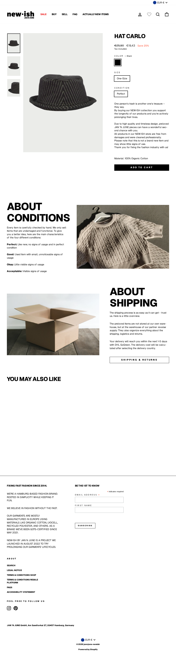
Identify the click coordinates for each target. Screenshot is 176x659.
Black (117, 62)
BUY (54, 14)
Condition (122, 88)
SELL (65, 14)
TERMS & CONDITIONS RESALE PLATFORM (22, 581)
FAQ (75, 14)
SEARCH (11, 565)
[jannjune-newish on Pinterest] (16, 608)
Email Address (87, 495)
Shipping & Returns (139, 359)
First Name (83, 505)
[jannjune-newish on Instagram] (9, 608)
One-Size (122, 78)
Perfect (121, 93)
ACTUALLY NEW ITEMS (95, 14)
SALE (43, 14)
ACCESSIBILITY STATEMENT (21, 592)
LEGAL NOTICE (14, 570)
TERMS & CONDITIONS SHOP (21, 575)
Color (123, 56)
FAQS (9, 587)
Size (117, 72)
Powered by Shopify (88, 649)
